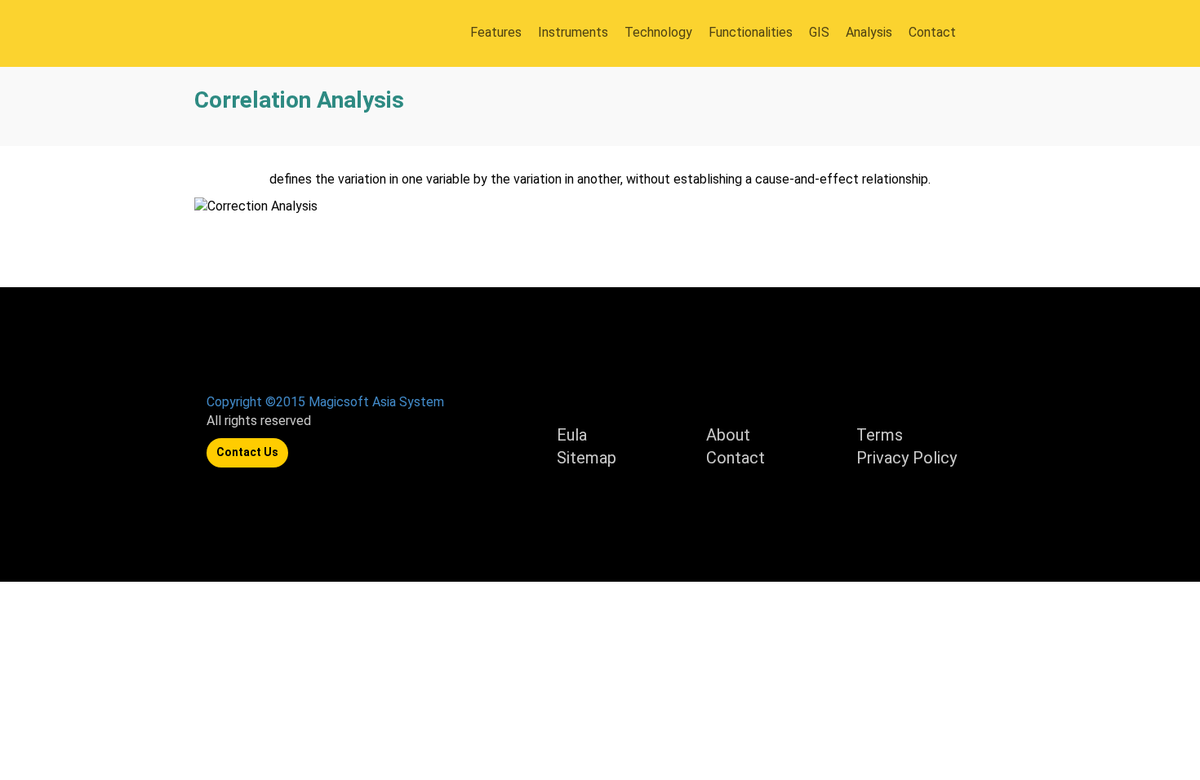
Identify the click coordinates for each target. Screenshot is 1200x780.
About (728, 435)
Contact (735, 458)
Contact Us (247, 452)
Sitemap (586, 458)
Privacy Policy (906, 458)
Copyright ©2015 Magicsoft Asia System (325, 402)
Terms (879, 435)
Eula (572, 435)
